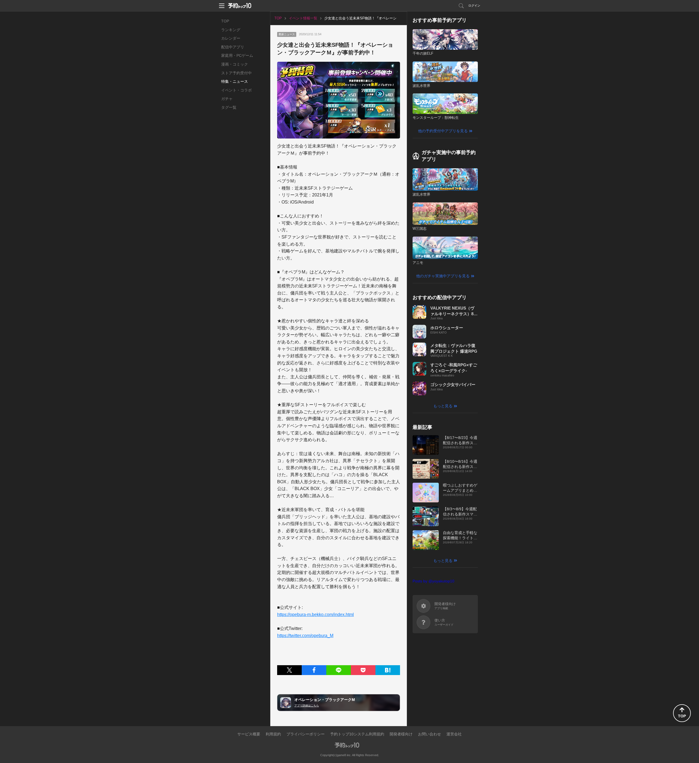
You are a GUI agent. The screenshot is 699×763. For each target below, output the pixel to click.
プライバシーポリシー (305, 734)
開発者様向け (401, 734)
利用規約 (273, 734)
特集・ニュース (234, 81)
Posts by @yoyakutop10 (433, 581)
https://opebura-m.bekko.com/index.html (315, 614)
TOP (225, 21)
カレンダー (230, 38)
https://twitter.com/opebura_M (305, 635)
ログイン (474, 5)
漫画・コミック (234, 64)
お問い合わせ (429, 734)
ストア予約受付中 (236, 73)
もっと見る (442, 406)
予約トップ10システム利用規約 (357, 734)
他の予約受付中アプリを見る (443, 131)
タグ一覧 (228, 107)
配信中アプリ (232, 47)
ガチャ (227, 98)
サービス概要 (248, 734)
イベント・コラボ (236, 90)
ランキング (230, 30)
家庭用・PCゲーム (237, 55)
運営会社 (454, 734)
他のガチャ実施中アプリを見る (443, 276)
